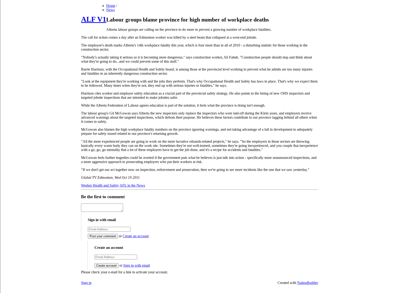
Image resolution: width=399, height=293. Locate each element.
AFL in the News (132, 185)
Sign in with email (136, 265)
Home (110, 6)
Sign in (86, 283)
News (110, 10)
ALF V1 (93, 19)
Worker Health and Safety (100, 185)
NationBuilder (307, 283)
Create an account (136, 236)
